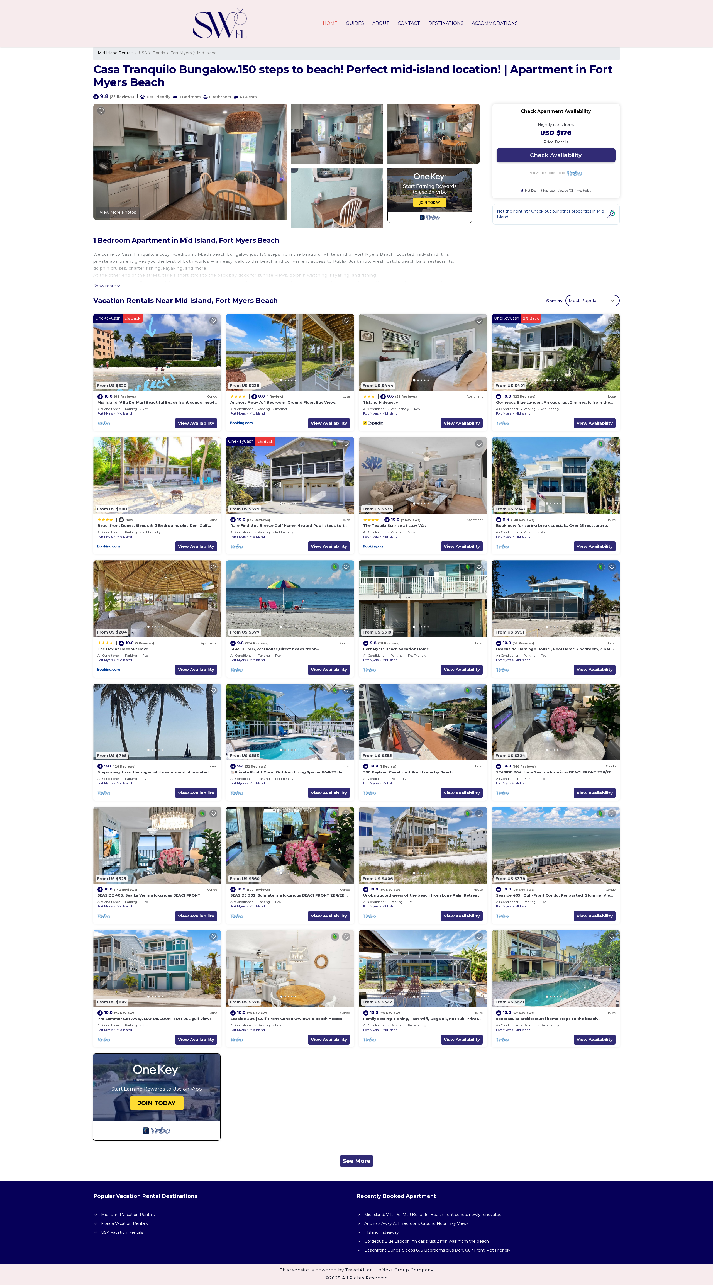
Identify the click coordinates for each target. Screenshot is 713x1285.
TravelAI (355, 1269)
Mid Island (207, 52)
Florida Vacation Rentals (124, 1223)
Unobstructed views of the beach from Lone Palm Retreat (421, 895)
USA (143, 52)
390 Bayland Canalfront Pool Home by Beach (407, 772)
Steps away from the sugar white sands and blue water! (153, 772)
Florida (158, 52)
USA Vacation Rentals (122, 1232)
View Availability (196, 423)
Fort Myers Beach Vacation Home (396, 649)
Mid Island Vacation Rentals (128, 1214)
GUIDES (355, 23)
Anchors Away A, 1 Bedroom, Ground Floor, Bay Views (283, 402)
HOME (330, 23)
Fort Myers (181, 52)
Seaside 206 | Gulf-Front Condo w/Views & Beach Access (286, 1018)
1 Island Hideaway (380, 402)
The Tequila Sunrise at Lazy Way (395, 525)
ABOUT (380, 23)
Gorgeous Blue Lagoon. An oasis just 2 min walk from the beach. (427, 1241)
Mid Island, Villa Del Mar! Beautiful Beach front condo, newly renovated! (433, 1214)
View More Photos (118, 212)
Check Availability (556, 155)
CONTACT (409, 23)
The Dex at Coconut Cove (122, 649)
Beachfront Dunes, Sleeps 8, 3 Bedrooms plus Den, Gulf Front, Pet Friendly (437, 1250)
